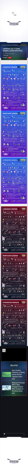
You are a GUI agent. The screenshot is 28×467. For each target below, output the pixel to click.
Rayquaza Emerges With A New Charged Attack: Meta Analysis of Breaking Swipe (18, 387)
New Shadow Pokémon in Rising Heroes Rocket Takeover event (18, 373)
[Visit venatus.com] (23, 360)
